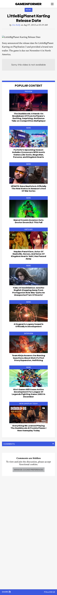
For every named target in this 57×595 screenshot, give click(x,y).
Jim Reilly (16, 25)
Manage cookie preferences (28, 469)
